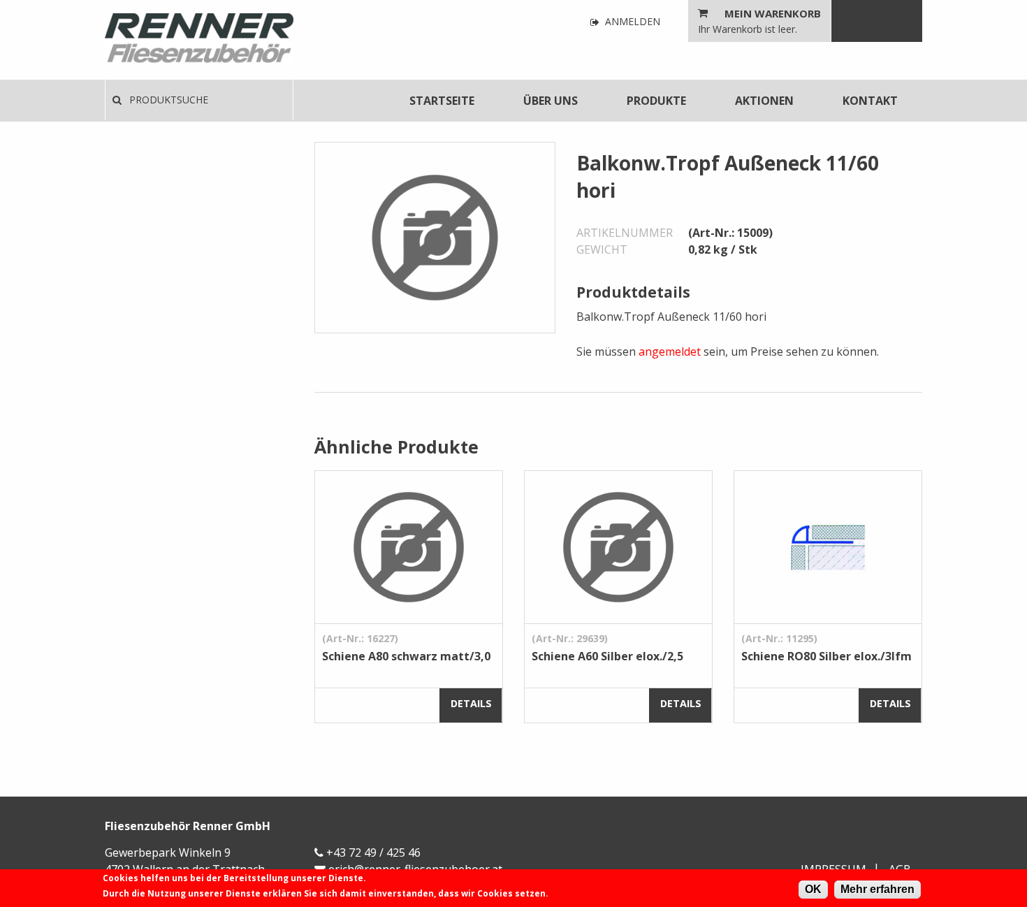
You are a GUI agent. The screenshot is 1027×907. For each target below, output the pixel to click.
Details (471, 703)
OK (813, 889)
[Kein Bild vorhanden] (435, 236)
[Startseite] (199, 39)
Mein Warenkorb (772, 13)
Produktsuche (167, 99)
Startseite (441, 100)
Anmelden (631, 22)
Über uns (550, 100)
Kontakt (870, 100)
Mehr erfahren (877, 889)
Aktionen (764, 100)
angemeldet (670, 351)
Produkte (656, 100)
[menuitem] (442, 101)
